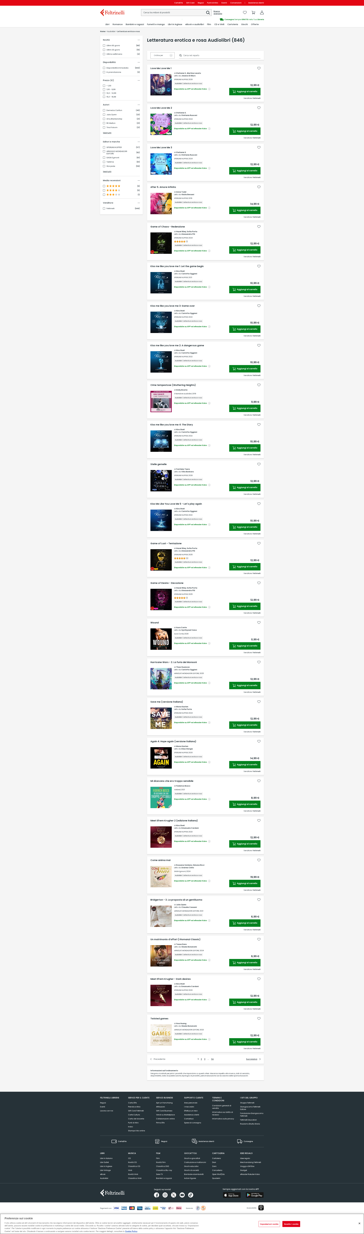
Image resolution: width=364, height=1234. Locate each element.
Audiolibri (104, 1178)
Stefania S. (181, 73)
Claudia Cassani (189, 907)
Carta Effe (132, 1103)
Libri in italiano (106, 1158)
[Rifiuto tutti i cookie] (359, 1223)
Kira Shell (180, 271)
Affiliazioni (160, 1107)
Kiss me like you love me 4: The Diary (171, 424)
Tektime (110, 162)
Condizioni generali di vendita (221, 1106)
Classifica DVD (162, 1166)
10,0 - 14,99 (111, 93)
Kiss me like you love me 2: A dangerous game (177, 345)
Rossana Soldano (184, 865)
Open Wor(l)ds (218, 1174)
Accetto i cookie (291, 1224)
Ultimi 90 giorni (113, 45)
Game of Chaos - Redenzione (167, 226)
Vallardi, (177, 789)
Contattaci (189, 1118)
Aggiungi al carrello (246, 91)
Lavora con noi (106, 1111)
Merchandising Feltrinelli (250, 1162)
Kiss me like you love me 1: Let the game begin (177, 266)
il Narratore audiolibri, (183, 393)
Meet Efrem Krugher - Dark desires (170, 979)
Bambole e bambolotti (194, 1174)
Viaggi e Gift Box (247, 1166)
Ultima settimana (114, 54)
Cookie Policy (131, 1231)
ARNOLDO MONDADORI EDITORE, (186, 673)
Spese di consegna (192, 1122)
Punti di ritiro (212, 3)
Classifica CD (134, 1166)
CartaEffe (178, 3)
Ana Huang (181, 1023)
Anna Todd (181, 192)
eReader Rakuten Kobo (250, 1174)
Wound (154, 622)
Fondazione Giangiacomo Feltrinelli (251, 1114)
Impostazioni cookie (269, 1224)
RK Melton (110, 123)
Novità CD (132, 1162)
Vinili (130, 1170)
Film (158, 1158)
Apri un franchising (164, 1103)
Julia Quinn (111, 115)
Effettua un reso (190, 1111)
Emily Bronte (181, 390)
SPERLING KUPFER (114, 147)
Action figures (190, 1178)
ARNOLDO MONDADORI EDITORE (116, 152)
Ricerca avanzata (218, 12)
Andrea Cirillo (187, 867)
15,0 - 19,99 (111, 97)
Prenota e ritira (134, 1107)
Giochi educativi (191, 1166)
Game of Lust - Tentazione (166, 543)
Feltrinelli (110, 208)
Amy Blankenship (114, 119)
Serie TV (159, 1174)
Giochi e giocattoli (192, 1158)
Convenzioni (235, 3)
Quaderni (216, 1178)
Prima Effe (160, 1122)
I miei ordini (189, 1107)
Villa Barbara (187, 471)
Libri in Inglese (106, 1166)
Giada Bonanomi (189, 947)
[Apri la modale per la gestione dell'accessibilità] (261, 1207)
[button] (208, 12)
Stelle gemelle (158, 464)
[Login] (261, 12)
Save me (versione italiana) (166, 701)
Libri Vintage (105, 1170)
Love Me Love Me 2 (161, 108)
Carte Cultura (134, 1115)
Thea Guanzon (183, 667)
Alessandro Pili (188, 234)
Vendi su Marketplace (165, 1115)
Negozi (201, 3)
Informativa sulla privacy (223, 1118)
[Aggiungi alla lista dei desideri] (259, 68)
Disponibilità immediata (117, 68)
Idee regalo (245, 1158)
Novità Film (161, 1162)
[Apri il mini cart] (253, 12)
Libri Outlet (104, 1162)
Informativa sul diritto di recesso (222, 1113)
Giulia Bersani (187, 194)
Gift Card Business (164, 1111)
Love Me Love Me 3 (161, 147)
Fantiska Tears (183, 469)
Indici (130, 1126)
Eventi (224, 3)
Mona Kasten (182, 706)
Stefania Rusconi (189, 115)
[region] (182, 1224)
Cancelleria (217, 1170)
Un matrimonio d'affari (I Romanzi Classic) (175, 939)
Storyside (110, 166)
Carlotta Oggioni (189, 273)
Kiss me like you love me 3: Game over (172, 306)
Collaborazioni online (165, 1118)
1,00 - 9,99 (110, 89)
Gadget (243, 1170)
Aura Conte (181, 627)
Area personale (190, 1103)
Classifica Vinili (134, 1178)
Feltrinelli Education (248, 1120)
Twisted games (159, 1018)
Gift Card (190, 3)
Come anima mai (160, 860)
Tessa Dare (181, 944)
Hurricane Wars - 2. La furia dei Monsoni (173, 662)
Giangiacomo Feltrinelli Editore (250, 1108)
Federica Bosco (183, 786)
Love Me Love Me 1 (160, 68)
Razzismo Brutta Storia (250, 1124)
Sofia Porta (192, 231)
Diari (214, 1162)
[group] (223, 19)
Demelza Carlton (114, 110)
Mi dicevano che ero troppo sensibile (171, 781)
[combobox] (176, 12)
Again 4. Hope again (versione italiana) (173, 741)
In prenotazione (113, 72)
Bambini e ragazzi (164, 1178)
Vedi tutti (107, 133)
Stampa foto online (136, 1130)
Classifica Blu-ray (164, 1170)
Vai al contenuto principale (112, 3)
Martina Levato (194, 73)
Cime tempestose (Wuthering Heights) (173, 385)
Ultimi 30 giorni (113, 50)
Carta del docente (136, 1118)
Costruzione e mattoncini (195, 1162)
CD (129, 1158)
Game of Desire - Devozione (166, 583)
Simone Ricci (198, 865)
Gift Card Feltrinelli (136, 1111)
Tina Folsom (111, 127)
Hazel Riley (181, 231)
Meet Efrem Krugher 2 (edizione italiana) (174, 820)
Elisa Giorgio (187, 749)
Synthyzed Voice (189, 630)
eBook (102, 1174)
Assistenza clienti (256, 3)
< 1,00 (108, 86)
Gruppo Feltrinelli (247, 1103)
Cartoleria (216, 1158)
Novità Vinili (133, 1174)
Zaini (214, 1166)
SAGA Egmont (112, 158)
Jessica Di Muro (188, 75)
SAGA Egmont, (180, 871)
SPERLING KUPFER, (181, 79)
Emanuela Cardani (190, 828)
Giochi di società (191, 1170)
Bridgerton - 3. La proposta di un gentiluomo (176, 899)
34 (212, 1059)
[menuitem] (107, 24)
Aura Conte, (179, 634)
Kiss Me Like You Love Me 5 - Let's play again (176, 503)
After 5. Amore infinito (163, 187)
